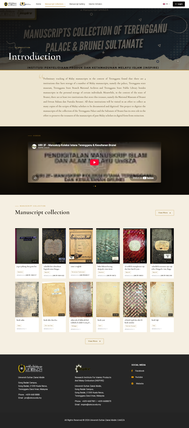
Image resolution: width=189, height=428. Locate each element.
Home (38, 4)
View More (163, 213)
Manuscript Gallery (77, 4)
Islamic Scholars (95, 4)
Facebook (139, 371)
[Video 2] (95, 186)
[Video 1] (93, 186)
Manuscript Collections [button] (54, 4)
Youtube (139, 377)
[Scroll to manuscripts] (178, 61)
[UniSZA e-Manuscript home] (17, 4)
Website (140, 383)
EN (167, 4)
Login (180, 4)
